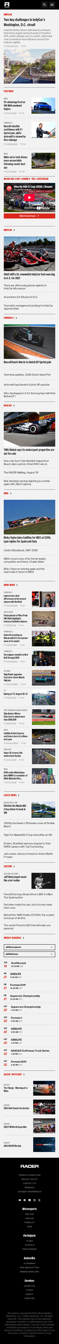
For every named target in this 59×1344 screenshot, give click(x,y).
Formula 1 (29, 1222)
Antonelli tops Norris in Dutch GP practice (27, 384)
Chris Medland (11, 144)
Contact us (29, 1183)
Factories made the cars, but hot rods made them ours (28, 906)
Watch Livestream (28, 216)
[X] (39, 1200)
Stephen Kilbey (12, 684)
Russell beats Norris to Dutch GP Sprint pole (27, 362)
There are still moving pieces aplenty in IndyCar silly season (25, 287)
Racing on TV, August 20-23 (16, 693)
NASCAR (29, 1218)
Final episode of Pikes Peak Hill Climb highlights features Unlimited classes (16, 618)
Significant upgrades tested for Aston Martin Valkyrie (14, 677)
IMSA (29, 1227)
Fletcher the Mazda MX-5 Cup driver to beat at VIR (15, 809)
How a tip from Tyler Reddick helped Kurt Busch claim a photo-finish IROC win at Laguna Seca (26, 462)
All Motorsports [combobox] (13, 947)
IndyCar (29, 1214)
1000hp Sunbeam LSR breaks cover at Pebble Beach (29, 825)
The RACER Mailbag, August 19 (21, 472)
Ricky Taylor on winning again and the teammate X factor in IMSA (24, 570)
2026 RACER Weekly (12, 1145)
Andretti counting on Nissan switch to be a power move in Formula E (16, 638)
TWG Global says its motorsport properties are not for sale (29, 451)
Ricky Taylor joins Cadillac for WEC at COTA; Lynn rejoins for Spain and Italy (27, 539)
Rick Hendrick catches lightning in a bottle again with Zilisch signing (27, 483)
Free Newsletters (29, 1268)
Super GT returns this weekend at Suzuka (13, 754)
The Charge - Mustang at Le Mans (16, 1089)
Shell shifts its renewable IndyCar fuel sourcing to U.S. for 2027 (29, 276)
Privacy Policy (29, 1179)
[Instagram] (34, 1200)
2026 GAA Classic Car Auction (16, 1108)
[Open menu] (52, 5)
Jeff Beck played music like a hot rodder (15, 878)
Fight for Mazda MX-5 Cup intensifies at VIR (28, 834)
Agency (29, 1294)
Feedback (29, 1187)
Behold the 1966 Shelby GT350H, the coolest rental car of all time (29, 916)
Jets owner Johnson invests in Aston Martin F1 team (28, 855)
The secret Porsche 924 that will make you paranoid (27, 927)
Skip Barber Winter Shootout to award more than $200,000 (14, 716)
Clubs (29, 1241)
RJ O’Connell (11, 113)
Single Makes (29, 1249)
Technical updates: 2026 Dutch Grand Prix (27, 374)
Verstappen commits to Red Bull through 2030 (16, 656)
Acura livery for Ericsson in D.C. (21, 297)
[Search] (44, 5)
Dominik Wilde (11, 645)
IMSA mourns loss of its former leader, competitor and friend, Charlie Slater (25, 560)
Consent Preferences (29, 1192)
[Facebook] (24, 1200)
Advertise (29, 1286)
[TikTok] (29, 1200)
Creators (29, 1298)
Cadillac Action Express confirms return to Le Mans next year (16, 736)
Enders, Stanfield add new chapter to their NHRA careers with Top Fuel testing (27, 845)
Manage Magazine (29, 1272)
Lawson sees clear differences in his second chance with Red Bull (15, 598)
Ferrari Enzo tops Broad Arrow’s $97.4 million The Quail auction (28, 896)
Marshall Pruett (12, 46)
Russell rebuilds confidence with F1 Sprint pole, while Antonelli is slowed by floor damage (15, 133)
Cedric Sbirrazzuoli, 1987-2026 (21, 550)
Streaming (29, 1263)
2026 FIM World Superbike (15, 1126)
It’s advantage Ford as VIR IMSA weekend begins (14, 105)
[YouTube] (20, 1200)
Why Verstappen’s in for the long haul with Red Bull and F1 (29, 395)
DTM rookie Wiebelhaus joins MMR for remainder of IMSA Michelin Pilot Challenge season (16, 775)
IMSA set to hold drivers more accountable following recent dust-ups (16, 162)
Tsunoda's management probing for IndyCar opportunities (28, 307)
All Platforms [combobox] (12, 954)
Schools (29, 1245)
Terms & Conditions (29, 1175)
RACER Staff (11, 625)
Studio (29, 1290)
